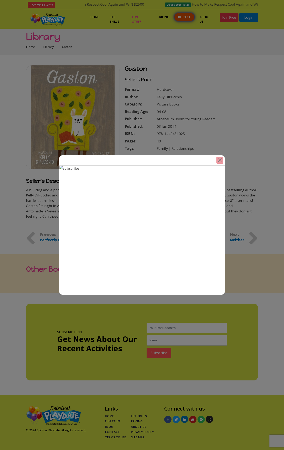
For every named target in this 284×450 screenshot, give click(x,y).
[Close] (219, 160)
